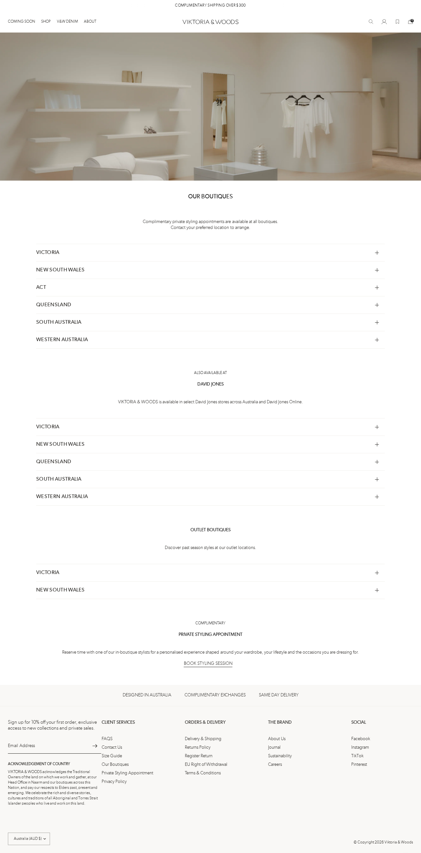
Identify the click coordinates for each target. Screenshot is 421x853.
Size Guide (112, 756)
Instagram (360, 747)
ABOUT (90, 22)
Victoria (48, 252)
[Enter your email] (94, 746)
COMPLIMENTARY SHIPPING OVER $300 (210, 6)
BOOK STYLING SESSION (208, 663)
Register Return (198, 756)
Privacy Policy (114, 781)
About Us (276, 739)
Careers (275, 764)
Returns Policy (197, 747)
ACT (41, 287)
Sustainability (280, 756)
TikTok (357, 756)
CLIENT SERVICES (118, 722)
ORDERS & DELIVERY (205, 722)
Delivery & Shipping (203, 739)
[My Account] (384, 21)
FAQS (107, 739)
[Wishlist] (397, 21)
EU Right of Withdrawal (206, 764)
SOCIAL (358, 722)
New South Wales (60, 270)
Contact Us (112, 747)
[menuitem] (23, 21)
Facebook (360, 739)
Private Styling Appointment (127, 773)
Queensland (53, 305)
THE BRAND (280, 722)
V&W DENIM (67, 22)
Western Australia (62, 339)
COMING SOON (21, 22)
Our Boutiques (115, 764)
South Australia (59, 322)
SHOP (46, 22)
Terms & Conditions (203, 773)
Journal (274, 747)
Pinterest (359, 764)
